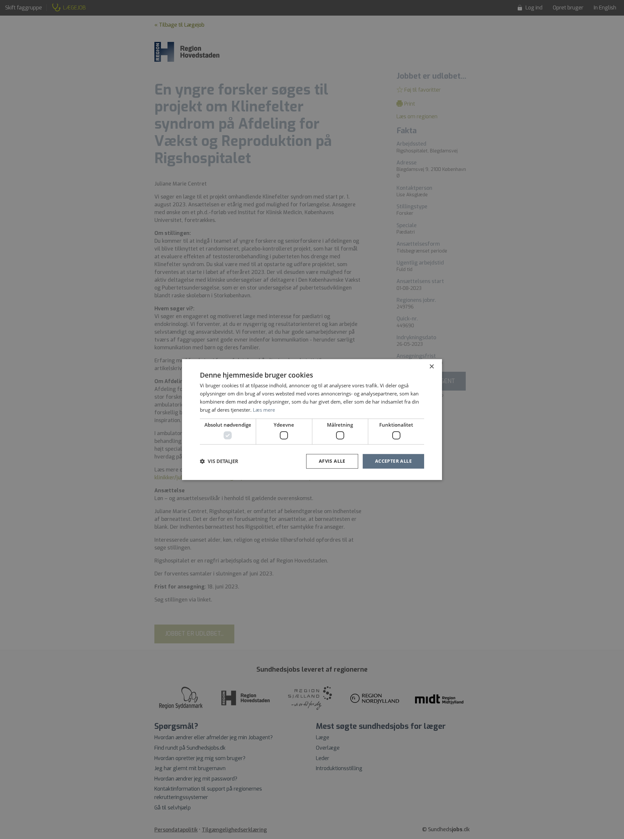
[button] (219, 461)
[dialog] (312, 419)
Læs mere (264, 410)
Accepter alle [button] (393, 461)
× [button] (431, 366)
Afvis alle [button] (332, 461)
